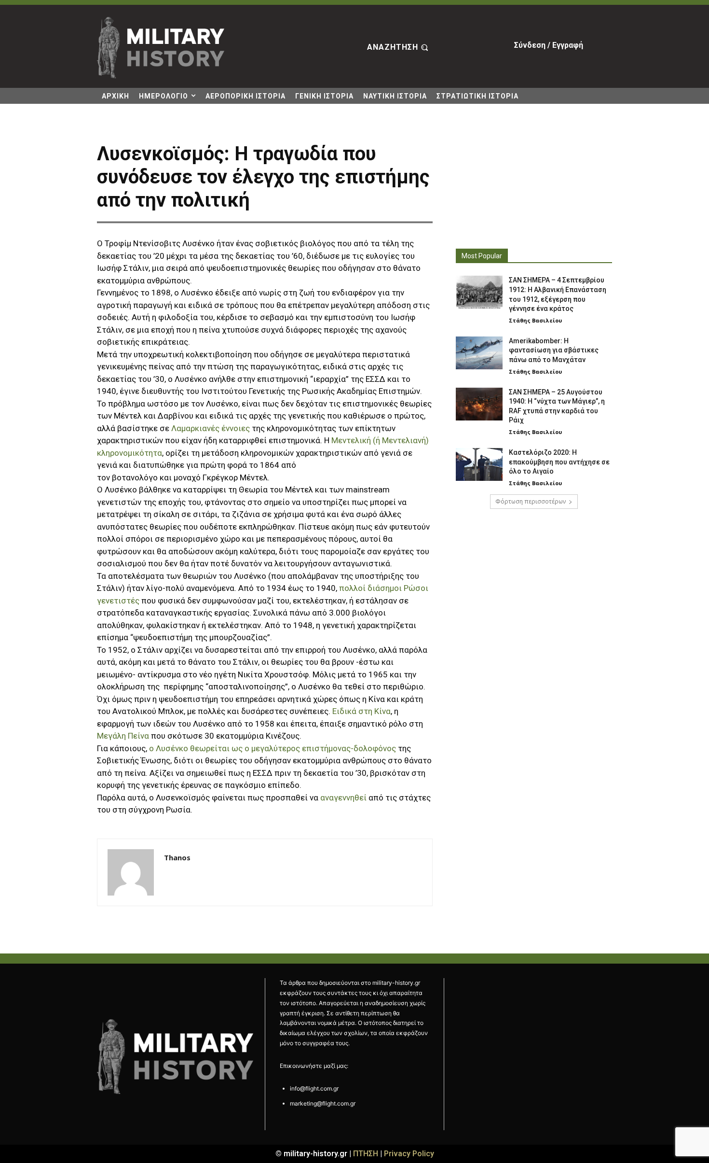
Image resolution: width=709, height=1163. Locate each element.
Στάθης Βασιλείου (535, 320)
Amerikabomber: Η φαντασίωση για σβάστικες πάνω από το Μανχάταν (554, 350)
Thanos (177, 857)
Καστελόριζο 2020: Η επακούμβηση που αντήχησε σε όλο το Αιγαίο (559, 461)
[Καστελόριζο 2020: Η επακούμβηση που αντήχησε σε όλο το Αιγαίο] (479, 464)
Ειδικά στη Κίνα (361, 711)
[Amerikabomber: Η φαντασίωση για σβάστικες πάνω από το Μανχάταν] (479, 352)
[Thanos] (131, 872)
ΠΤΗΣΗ (365, 1153)
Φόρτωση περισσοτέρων (530, 501)
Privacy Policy (409, 1153)
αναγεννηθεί (343, 797)
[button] (399, 48)
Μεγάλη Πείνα (123, 736)
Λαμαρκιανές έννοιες (210, 428)
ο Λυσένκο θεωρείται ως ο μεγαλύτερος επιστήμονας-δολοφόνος (272, 748)
